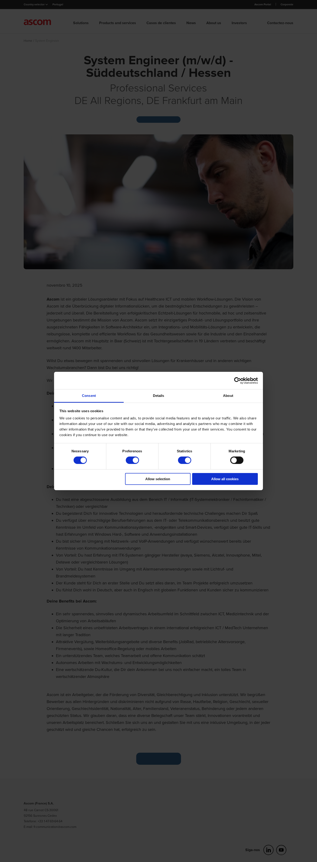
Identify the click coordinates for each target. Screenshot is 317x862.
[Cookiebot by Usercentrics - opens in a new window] (237, 380)
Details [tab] (158, 396)
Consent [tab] (89, 396)
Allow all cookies (225, 479)
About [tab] (228, 396)
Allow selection (157, 479)
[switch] (132, 460)
